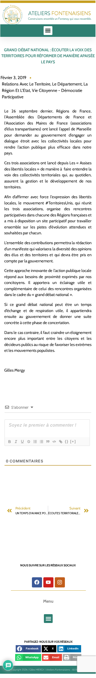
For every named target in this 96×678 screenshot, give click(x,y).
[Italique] (15, 441)
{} (67, 441)
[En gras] (9, 441)
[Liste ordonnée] (35, 441)
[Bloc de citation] (47, 441)
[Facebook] (37, 582)
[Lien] (60, 441)
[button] (48, 30)
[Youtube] (48, 582)
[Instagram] (60, 582)
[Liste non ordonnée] (41, 441)
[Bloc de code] (54, 441)
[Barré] (28, 441)
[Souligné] (22, 441)
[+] (73, 441)
